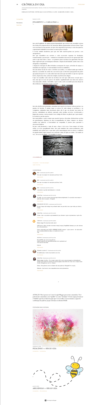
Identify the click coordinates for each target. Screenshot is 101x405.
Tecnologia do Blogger (51, 400)
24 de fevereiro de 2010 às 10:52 (49, 195)
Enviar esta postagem (44, 162)
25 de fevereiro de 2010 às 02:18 (49, 237)
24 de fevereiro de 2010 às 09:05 (46, 187)
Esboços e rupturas (28, 12)
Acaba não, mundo (64, 12)
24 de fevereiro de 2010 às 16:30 (49, 213)
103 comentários (43, 391)
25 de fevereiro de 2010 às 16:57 (54, 250)
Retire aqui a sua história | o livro (46, 12)
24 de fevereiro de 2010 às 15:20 (55, 204)
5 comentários (43, 351)
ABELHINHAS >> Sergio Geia (45, 388)
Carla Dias (18, 25)
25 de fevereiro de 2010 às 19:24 (49, 258)
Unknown (39, 220)
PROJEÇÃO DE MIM (42, 204)
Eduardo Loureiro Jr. (42, 250)
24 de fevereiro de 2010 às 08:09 (46, 172)
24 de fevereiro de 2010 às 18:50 (49, 220)
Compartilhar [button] (19, 19)
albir (38, 172)
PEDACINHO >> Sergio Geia (44, 348)
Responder (40, 177)
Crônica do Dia (33, 4)
